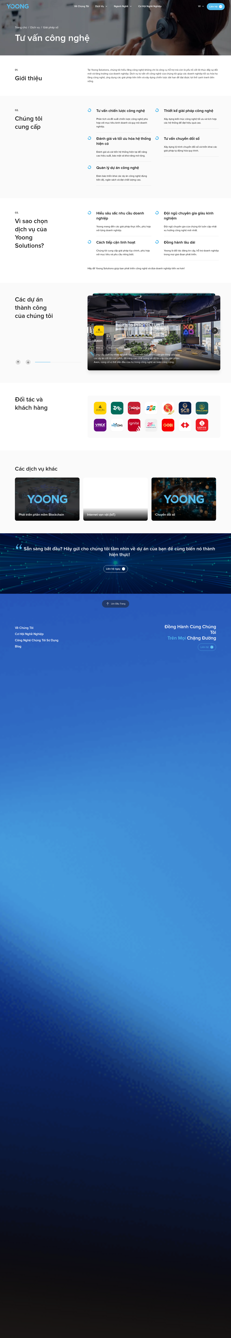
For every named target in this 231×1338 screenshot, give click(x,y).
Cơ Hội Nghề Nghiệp (150, 6)
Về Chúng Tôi (81, 6)
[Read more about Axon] (215, 330)
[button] (201, 6)
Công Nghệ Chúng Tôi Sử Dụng (36, 640)
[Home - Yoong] (17, 6)
